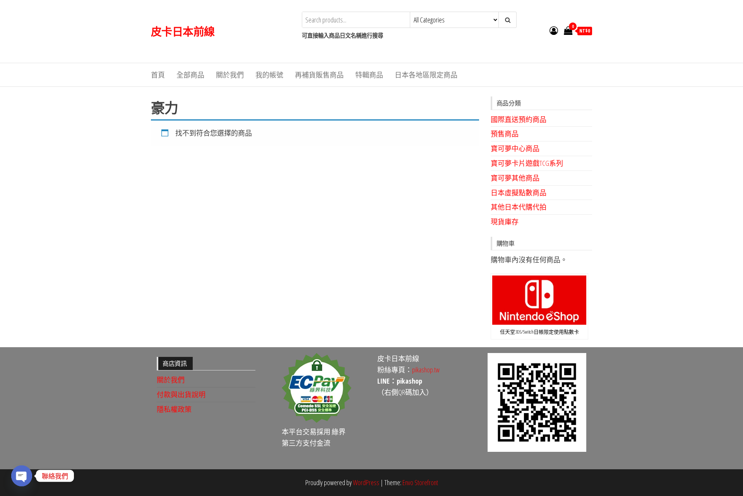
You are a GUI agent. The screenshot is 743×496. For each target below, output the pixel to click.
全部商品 (190, 74)
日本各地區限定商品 (426, 74)
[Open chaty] (21, 475)
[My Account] (554, 30)
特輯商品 (369, 74)
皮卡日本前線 (183, 31)
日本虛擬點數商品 (518, 192)
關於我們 (230, 74)
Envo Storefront (420, 482)
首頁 (158, 74)
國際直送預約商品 (518, 119)
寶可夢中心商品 (515, 148)
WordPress (366, 482)
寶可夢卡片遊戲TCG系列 (527, 163)
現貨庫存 (505, 221)
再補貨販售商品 (319, 74)
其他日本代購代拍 (518, 207)
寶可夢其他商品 (515, 178)
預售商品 (505, 133)
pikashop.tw (426, 369)
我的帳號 (269, 74)
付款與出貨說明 (181, 394)
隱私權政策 (174, 409)
